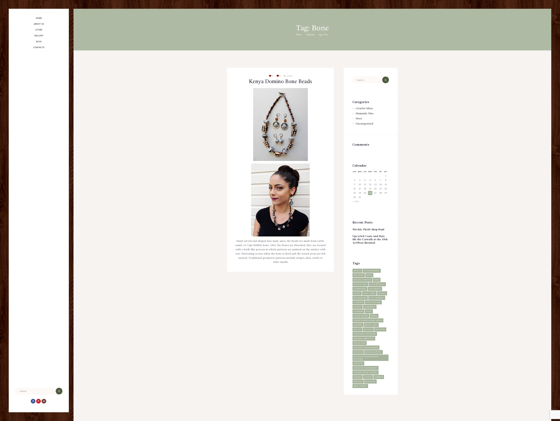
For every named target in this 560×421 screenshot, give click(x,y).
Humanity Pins (364, 113)
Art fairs (359, 275)
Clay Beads (375, 289)
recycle (358, 352)
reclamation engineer (366, 348)
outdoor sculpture (365, 334)
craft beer (369, 293)
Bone (376, 280)
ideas (369, 311)
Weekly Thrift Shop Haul (368, 229)
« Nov (355, 201)
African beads (371, 271)
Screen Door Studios (365, 372)
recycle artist (373, 352)
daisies (382, 293)
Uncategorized (364, 123)
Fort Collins (373, 302)
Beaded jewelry (362, 280)
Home (299, 35)
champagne (360, 289)
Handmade (369, 307)
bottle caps (360, 284)
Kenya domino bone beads (368, 320)
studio (368, 377)
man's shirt (371, 325)
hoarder (358, 311)
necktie (368, 329)
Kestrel (358, 325)
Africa (357, 271)
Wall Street (360, 386)
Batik (369, 275)
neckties (380, 329)
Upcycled (370, 381)
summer (378, 377)
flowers (358, 302)
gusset (357, 307)
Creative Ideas (364, 108)
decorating (360, 298)
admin (289, 76)
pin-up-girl (359, 343)
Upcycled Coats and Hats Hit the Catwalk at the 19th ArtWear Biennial (370, 239)
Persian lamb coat (364, 338)
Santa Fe (358, 363)
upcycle (358, 381)
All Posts (310, 35)
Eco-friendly (376, 298)
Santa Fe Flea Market (365, 368)
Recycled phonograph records (366, 358)
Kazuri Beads (361, 316)
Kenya (374, 316)
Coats (357, 293)
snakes (357, 377)
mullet (357, 329)
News (359, 118)
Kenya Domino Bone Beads (280, 81)
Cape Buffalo (377, 284)
